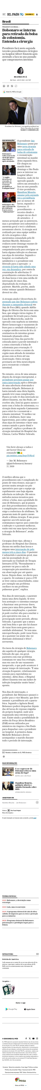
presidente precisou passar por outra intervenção (18, 381)
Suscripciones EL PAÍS (28, 1069)
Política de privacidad (11, 1069)
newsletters (7, 954)
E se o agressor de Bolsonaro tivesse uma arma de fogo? (25, 771)
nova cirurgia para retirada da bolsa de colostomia (27, 149)
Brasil (6, 21)
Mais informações (7, 813)
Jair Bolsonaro (26, 142)
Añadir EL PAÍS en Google (13, 92)
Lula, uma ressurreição (16, 907)
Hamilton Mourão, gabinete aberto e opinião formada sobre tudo (26, 786)
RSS (21, 1072)
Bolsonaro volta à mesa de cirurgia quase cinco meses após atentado (8, 157)
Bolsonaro (32, 648)
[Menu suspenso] (4, 14)
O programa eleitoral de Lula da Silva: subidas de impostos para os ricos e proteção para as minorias (20, 914)
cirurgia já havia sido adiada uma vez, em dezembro (19, 268)
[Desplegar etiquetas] (37, 802)
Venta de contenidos (15, 1067)
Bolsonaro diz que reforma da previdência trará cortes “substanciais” (8, 208)
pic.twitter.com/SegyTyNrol (20, 455)
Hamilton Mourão (26, 192)
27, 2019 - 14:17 (24, 80)
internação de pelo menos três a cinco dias (18, 551)
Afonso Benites (20, 792)
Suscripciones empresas (12, 1072)
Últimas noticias (9, 896)
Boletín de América (10, 959)
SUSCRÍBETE (29, 14)
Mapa (20, 1069)
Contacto (5, 1067)
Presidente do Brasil (10, 27)
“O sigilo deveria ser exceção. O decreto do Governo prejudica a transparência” (8, 183)
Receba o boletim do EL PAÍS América (18, 752)
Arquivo (5, 981)
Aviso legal (24, 1067)
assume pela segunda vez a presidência (28, 196)
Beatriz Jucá (20, 77)
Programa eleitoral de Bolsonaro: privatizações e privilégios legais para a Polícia (18, 922)
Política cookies (33, 1067)
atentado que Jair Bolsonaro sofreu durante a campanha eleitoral (19, 303)
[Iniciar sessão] (37, 14)
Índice (24, 1072)
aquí (34, 818)
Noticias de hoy (31, 1072)
